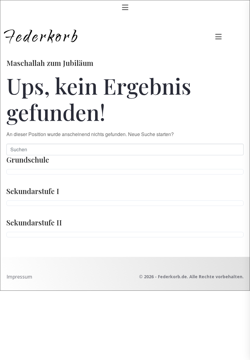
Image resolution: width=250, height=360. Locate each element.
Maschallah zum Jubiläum (49, 63)
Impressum (19, 276)
